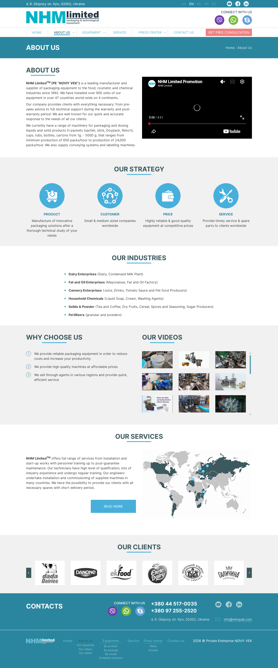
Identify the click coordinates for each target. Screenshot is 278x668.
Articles (153, 650)
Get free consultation (229, 32)
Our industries (85, 645)
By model (111, 654)
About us (62, 32)
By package (111, 650)
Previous (29, 573)
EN (191, 3)
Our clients (85, 653)
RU (199, 3)
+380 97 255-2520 (174, 611)
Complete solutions (111, 657)
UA (183, 3)
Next (249, 573)
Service (119, 32)
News (153, 646)
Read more (113, 506)
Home (37, 32)
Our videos (85, 649)
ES (214, 3)
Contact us (184, 32)
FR (207, 3)
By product (111, 646)
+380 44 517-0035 (174, 604)
